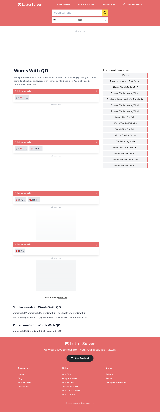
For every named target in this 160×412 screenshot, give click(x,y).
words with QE (35, 313)
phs (20, 199)
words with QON (21, 331)
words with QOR (54, 331)
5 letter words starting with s (125, 93)
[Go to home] (80, 343)
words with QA (20, 313)
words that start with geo (125, 159)
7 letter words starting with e (125, 111)
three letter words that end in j (125, 81)
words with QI (19, 317)
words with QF (50, 313)
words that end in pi (125, 129)
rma (34, 199)
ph (20, 251)
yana (21, 148)
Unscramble (63, 4)
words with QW (80, 317)
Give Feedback (82, 358)
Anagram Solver (69, 378)
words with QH (80, 313)
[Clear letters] (99, 12)
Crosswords (108, 4)
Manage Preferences (116, 382)
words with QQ (34, 317)
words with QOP (38, 331)
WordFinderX (68, 382)
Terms (109, 378)
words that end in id (125, 117)
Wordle (125, 75)
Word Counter (69, 394)
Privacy (109, 374)
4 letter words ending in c (125, 87)
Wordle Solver (86, 4)
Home (21, 374)
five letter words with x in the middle (125, 99)
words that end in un (125, 135)
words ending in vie (125, 141)
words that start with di (125, 153)
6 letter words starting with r (125, 105)
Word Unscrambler (71, 390)
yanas (22, 97)
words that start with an (125, 147)
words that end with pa (125, 123)
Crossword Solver (70, 386)
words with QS (50, 317)
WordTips (62, 297)
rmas (36, 148)
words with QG (65, 313)
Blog (20, 378)
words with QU (65, 317)
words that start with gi (125, 165)
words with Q (32, 84)
